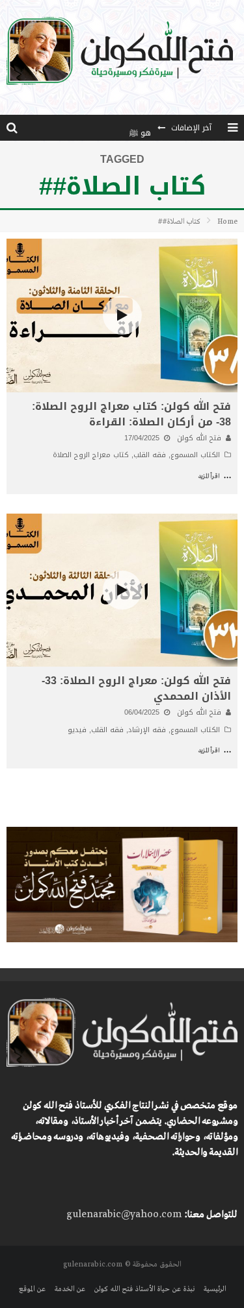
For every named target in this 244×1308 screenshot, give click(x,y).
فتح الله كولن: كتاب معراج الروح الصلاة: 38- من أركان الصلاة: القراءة (131, 414)
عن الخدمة (69, 1289)
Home (227, 221)
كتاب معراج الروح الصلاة (91, 455)
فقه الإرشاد (147, 730)
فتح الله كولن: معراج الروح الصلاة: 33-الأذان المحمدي (136, 688)
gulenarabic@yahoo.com (124, 1214)
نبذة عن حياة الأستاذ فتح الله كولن (144, 1289)
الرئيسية (214, 1289)
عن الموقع (32, 1289)
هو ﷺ (140, 128)
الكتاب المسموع (195, 455)
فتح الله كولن (199, 438)
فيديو (77, 730)
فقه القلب (149, 455)
